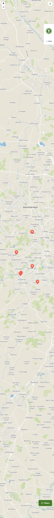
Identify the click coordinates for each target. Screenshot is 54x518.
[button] (32, 266)
